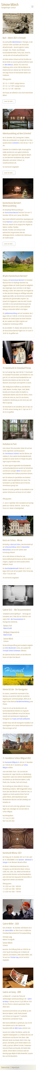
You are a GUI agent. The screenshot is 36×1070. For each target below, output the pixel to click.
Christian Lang (14, 957)
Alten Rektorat (9, 64)
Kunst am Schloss (16, 544)
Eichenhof (15, 143)
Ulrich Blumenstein (10, 648)
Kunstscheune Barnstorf (12, 212)
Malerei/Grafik (7, 628)
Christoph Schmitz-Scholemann (11, 650)
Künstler (18, 774)
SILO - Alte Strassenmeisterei (15, 619)
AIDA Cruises (18, 1028)
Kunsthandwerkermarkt (11, 568)
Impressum (15, 1067)
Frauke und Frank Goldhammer (21, 719)
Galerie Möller (9, 930)
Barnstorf (10, 222)
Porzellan (10, 229)
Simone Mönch (10, 4)
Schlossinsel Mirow (10, 547)
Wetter (19, 471)
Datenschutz (5, 1067)
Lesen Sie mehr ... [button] (9, 101)
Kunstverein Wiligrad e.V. (12, 762)
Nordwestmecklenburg (23, 701)
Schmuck (19, 160)
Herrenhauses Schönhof (12, 453)
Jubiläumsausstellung (11, 313)
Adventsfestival (16, 42)
